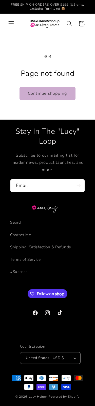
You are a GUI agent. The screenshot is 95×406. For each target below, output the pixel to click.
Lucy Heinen (38, 397)
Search (16, 222)
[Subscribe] (78, 185)
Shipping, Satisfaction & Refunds (40, 247)
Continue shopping (47, 93)
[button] (11, 24)
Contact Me (20, 234)
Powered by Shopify (64, 397)
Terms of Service (25, 259)
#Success (18, 271)
